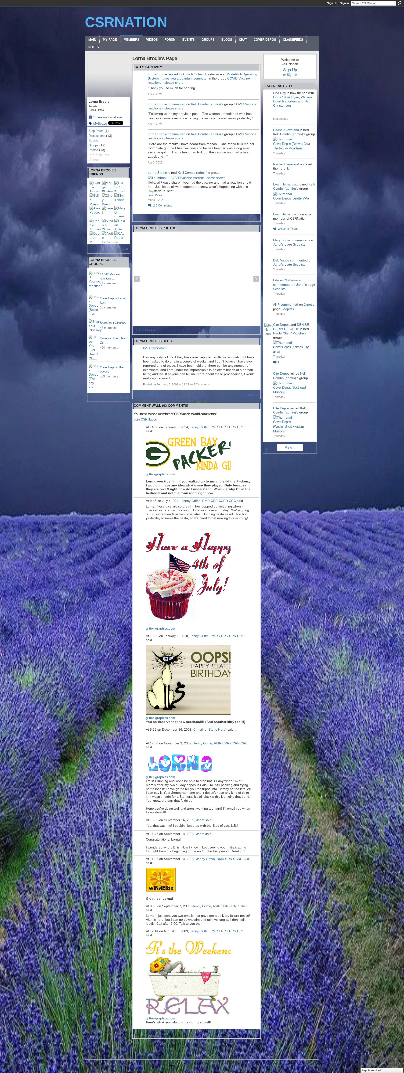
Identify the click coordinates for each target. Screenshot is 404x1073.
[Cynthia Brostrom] (95, 186)
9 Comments (202, 384)
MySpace (100, 123)
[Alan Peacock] (95, 211)
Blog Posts (96, 131)
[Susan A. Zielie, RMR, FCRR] (107, 224)
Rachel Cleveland (286, 130)
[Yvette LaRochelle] (107, 237)
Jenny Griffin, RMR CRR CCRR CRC (217, 427)
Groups (93, 145)
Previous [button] (137, 279)
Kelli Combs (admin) (131, 1065)
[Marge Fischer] (107, 186)
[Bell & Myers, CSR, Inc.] (95, 199)
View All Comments (245, 1034)
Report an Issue (278, 1065)
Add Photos (146, 330)
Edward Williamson (287, 280)
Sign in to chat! (371, 1070)
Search (399, 3)
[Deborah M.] (95, 237)
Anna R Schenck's (195, 74)
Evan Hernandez (285, 184)
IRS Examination (154, 348)
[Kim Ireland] (120, 199)
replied (173, 74)
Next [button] (256, 279)
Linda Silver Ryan (286, 97)
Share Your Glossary (113, 323)
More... (290, 448)
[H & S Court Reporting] (120, 186)
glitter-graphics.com (160, 474)
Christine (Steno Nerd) (210, 729)
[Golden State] (120, 224)
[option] (196, 279)
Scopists (299, 244)
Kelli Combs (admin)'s (207, 104)
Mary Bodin (281, 240)
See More (155, 195)
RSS (136, 218)
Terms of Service (306, 1065)
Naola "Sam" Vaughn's (289, 333)
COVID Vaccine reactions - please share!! (197, 178)
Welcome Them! (288, 228)
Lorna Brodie (157, 74)
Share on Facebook (108, 117)
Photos (93, 150)
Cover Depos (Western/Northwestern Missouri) (288, 426)
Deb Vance (281, 260)
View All (123, 249)
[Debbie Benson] (95, 224)
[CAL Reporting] (120, 237)
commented (176, 104)
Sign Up (332, 3)
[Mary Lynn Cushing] (120, 211)
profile (285, 168)
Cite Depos (281, 324)
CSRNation (126, 22)
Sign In (344, 3)
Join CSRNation (145, 419)
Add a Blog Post (150, 395)
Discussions (97, 136)
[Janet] (107, 211)
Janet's (278, 244)
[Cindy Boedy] (107, 199)
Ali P (276, 304)
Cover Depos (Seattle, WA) (291, 198)
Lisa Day (279, 93)
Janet (200, 820)
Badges (255, 1065)
